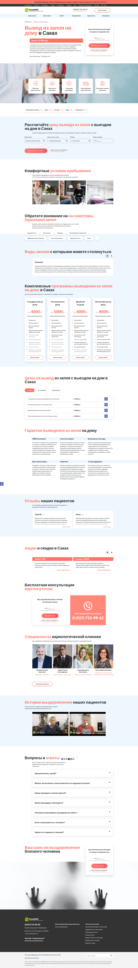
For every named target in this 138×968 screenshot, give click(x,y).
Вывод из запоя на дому (92, 940)
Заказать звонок (99, 866)
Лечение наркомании (61, 927)
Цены (46, 110)
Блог (75, 5)
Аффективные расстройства (35, 238)
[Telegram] (67, 759)
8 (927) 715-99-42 (80, 9)
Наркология (91, 15)
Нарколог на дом (90, 943)
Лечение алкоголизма (92, 924)
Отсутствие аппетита (57, 238)
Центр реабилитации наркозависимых (67, 924)
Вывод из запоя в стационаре (94, 937)
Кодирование (76, 15)
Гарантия (69, 5)
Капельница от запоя (91, 932)
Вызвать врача (102, 10)
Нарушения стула (75, 238)
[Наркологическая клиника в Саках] (34, 10)
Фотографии (45, 5)
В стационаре (42, 390)
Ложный (39, 262)
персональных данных (99, 51)
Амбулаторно (56, 390)
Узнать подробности (63, 570)
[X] (69, 759)
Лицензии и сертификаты (85, 5)
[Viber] (71, 759)
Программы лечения (32, 110)
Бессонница (46, 233)
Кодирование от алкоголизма (94, 929)
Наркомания (32, 15)
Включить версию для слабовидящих (35, 928)
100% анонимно (39, 439)
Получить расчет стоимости (36, 150)
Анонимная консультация (99, 45)
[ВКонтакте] (62, 759)
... (97, 238)
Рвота (89, 238)
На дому (29, 390)
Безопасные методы (97, 439)
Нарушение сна (31, 233)
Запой (62, 15)
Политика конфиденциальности (33, 955)
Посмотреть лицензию (42, 684)
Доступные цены (39, 461)
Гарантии (64, 461)
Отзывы (53, 5)
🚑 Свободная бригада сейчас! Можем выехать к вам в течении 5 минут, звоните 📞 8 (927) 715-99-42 (69, 2)
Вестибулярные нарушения (78, 233)
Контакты (96, 5)
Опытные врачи (67, 439)
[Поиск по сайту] (113, 956)
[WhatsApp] (73, 759)
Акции (67, 110)
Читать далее (66, 526)
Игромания (105, 15)
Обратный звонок (50, 615)
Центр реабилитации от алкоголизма (96, 927)
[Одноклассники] (64, 759)
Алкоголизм (47, 15)
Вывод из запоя (90, 935)
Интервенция (28, 5)
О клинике (36, 5)
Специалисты (60, 5)
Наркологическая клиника (32, 958)
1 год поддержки (95, 461)
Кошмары (60, 233)
